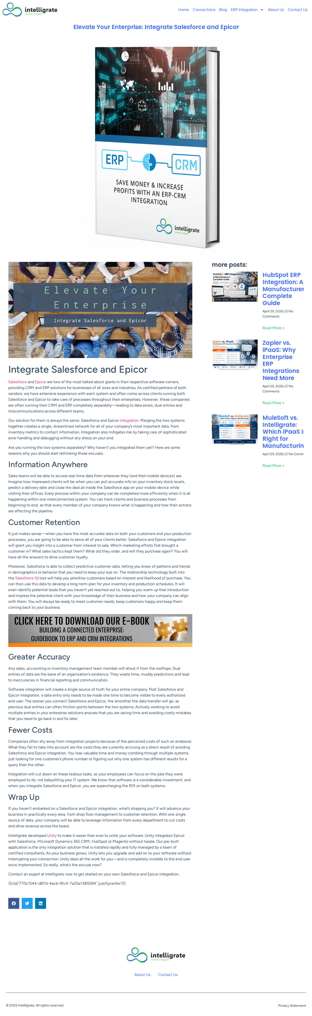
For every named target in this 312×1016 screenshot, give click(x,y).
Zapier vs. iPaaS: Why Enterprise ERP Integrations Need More (281, 360)
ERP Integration (244, 9)
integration (129, 420)
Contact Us (298, 9)
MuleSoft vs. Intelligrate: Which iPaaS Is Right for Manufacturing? (287, 432)
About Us (276, 9)
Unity (52, 835)
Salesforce (17, 382)
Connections (204, 9)
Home (183, 9)
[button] (13, 903)
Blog (223, 9)
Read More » (273, 328)
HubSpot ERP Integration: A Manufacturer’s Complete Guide (286, 289)
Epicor (40, 382)
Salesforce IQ (27, 578)
